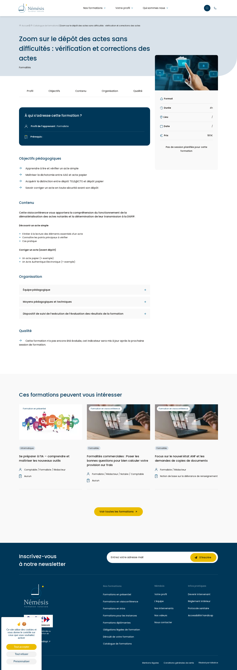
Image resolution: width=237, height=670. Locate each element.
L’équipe (159, 601)
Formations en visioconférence (120, 601)
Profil (30, 91)
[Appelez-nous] (215, 8)
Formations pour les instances (120, 615)
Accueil (25, 25)
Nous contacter (163, 622)
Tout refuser (21, 654)
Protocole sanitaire (198, 608)
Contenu (80, 91)
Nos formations (93, 8)
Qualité (137, 91)
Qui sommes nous (154, 8)
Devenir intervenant (199, 594)
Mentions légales (150, 662)
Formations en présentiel (117, 594)
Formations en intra (114, 608)
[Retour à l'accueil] (31, 8)
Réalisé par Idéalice (208, 662)
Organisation (110, 91)
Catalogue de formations (46, 25)
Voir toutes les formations (116, 511)
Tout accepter (21, 646)
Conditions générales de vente (179, 662)
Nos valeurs (160, 615)
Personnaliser (22, 661)
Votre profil (122, 8)
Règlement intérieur (199, 601)
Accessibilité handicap (200, 615)
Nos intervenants (163, 608)
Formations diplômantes (117, 622)
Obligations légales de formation (121, 629)
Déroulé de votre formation (118, 636)
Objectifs (54, 91)
